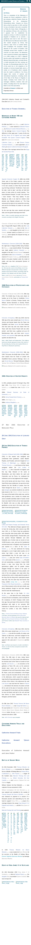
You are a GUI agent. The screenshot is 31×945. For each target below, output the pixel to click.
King (5, 248)
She (3, 131)
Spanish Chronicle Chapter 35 (10, 179)
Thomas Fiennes (6, 465)
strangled (7, 490)
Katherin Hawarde (19, 250)
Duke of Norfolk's (24, 557)
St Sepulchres (20, 640)
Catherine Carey (7, 142)
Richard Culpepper (23, 266)
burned (17, 324)
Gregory (18, 712)
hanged (19, 705)
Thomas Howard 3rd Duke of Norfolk (15, 619)
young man (14, 582)
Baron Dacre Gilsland (13, 710)
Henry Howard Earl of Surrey (13, 397)
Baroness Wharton (7, 858)
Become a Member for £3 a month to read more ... (15, 307)
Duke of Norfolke (16, 254)
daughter (4, 876)
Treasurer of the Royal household (11, 584)
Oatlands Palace (24, 126)
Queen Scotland (21, 876)
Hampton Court (12, 257)
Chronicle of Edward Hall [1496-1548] (12, 223)
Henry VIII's (14, 801)
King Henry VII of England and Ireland (15, 135)
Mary (8, 876)
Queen (18, 560)
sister (3, 560)
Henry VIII (15, 124)
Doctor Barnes (25, 320)
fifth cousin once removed (12, 139)
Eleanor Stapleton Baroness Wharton (12, 856)
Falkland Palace (19, 874)
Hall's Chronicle (8, 717)
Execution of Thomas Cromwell (14, 109)
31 (18, 133)
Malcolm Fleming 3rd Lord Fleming (11, 810)
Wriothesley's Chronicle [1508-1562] (12, 243)
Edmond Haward (17, 252)
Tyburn (18, 487)
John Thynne (15, 773)
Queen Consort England (19, 131)
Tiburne (27, 683)
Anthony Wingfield (10, 402)
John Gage (9, 399)
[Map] (6, 234)
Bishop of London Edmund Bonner (15, 128)
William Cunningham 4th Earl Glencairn (13, 790)
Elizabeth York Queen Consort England (13, 137)
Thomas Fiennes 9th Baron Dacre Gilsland (16, 613)
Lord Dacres (10, 663)
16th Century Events (15, 101)
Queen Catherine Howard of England (18, 146)
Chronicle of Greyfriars (8, 318)
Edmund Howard (12, 275)
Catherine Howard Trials (11, 733)
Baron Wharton (23, 852)
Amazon (12, 88)
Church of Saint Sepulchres (21, 492)
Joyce (8, 266)
